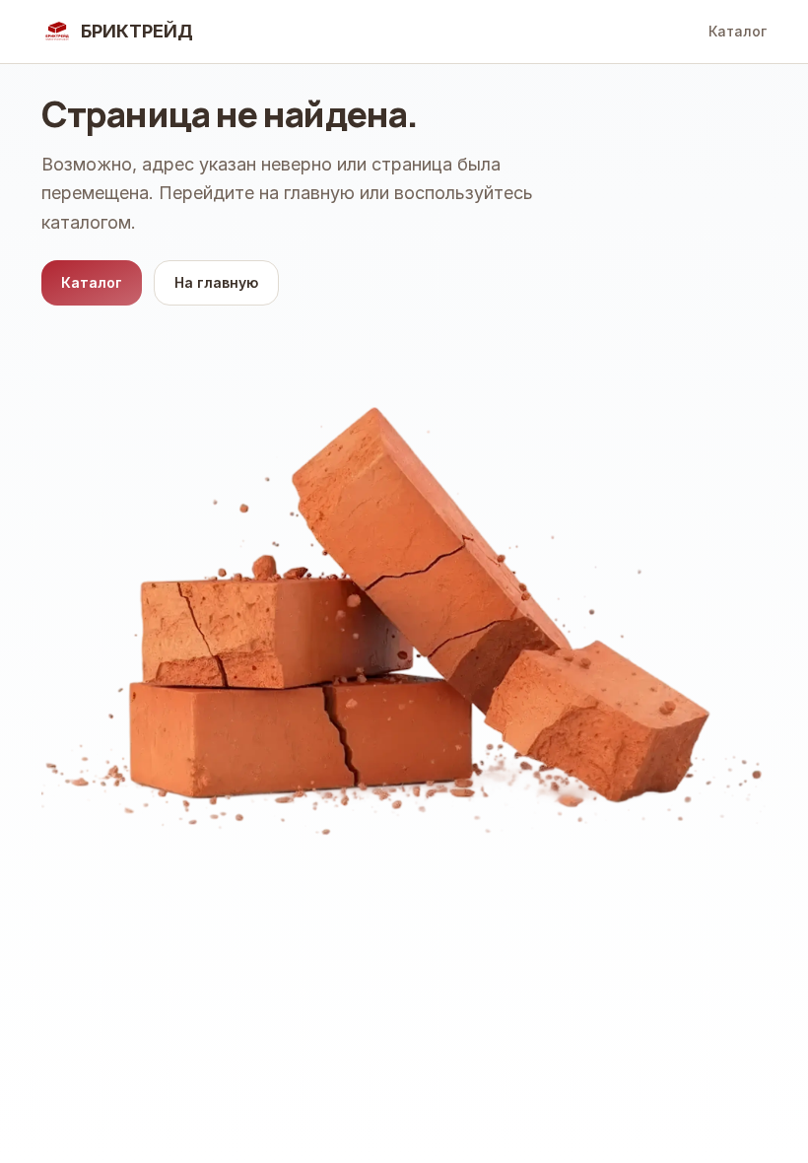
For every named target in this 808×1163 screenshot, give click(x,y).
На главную (216, 282)
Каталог (737, 31)
